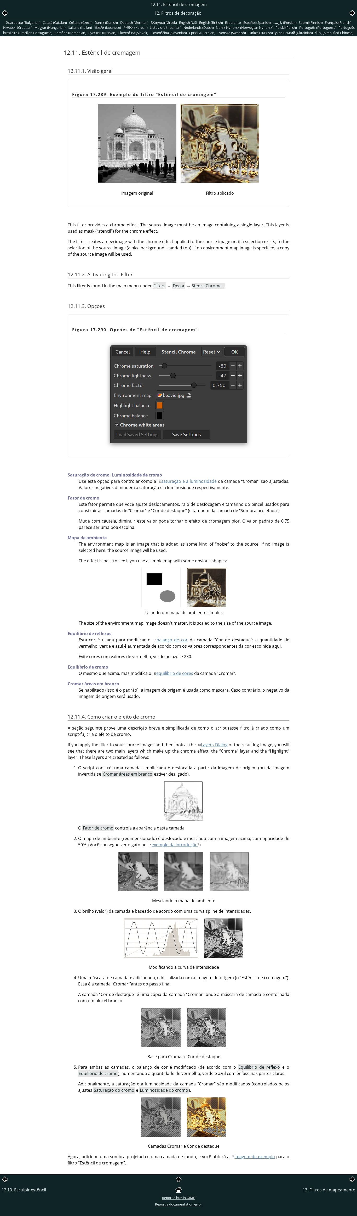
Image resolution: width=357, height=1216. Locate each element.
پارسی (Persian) (285, 22)
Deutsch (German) (134, 22)
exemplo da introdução (175, 845)
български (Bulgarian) (23, 22)
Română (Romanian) (70, 32)
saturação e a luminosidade (189, 481)
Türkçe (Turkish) (260, 32)
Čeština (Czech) (81, 22)
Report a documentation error (178, 1204)
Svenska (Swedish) (231, 32)
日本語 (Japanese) (107, 27)
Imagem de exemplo (254, 1156)
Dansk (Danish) (106, 22)
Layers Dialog (214, 745)
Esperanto (233, 22)
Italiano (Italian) (80, 27)
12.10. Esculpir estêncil (24, 1190)
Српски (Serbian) (202, 32)
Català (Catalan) (55, 22)
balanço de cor (172, 640)
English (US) (188, 22)
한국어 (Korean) (135, 27)
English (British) (211, 22)
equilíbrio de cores (174, 673)
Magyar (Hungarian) (50, 27)
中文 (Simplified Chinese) (334, 32)
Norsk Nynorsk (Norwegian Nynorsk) (244, 27)
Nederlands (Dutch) (198, 27)
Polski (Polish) (286, 27)
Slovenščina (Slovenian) (169, 32)
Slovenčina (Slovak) (133, 32)
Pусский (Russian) (102, 32)
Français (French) (338, 22)
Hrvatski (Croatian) (17, 27)
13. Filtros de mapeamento (329, 1190)
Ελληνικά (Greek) (164, 22)
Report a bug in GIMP (178, 1197)
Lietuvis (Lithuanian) (165, 27)
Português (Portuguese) (317, 27)
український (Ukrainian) (294, 32)
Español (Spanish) (257, 22)
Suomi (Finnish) (311, 22)
